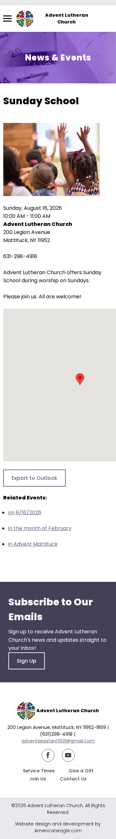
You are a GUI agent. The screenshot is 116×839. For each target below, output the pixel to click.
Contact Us (73, 779)
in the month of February (40, 528)
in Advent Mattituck (33, 544)
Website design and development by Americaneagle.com (58, 827)
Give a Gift (81, 771)
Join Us (37, 779)
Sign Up (26, 661)
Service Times (39, 771)
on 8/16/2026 (24, 512)
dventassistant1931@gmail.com (59, 741)
